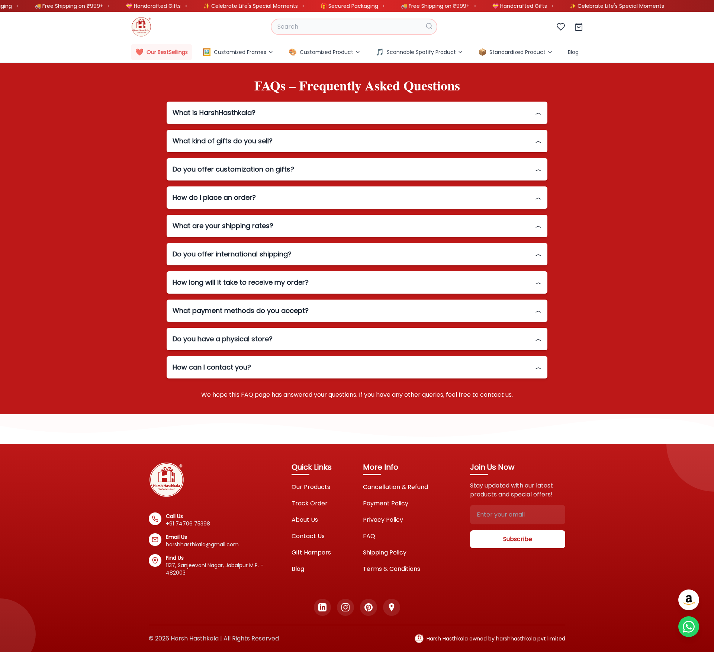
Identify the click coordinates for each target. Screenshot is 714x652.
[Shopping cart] (578, 26)
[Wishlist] (560, 26)
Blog (573, 52)
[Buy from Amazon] (688, 599)
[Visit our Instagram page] (345, 607)
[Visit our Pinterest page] (368, 607)
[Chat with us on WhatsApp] (688, 626)
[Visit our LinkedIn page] (322, 607)
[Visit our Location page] (391, 607)
